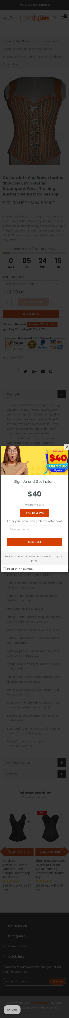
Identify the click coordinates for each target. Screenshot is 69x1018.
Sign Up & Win (34, 513)
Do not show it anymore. (20, 568)
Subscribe (35, 542)
